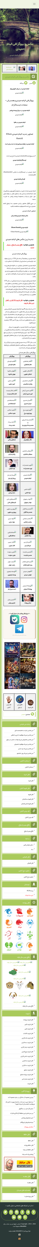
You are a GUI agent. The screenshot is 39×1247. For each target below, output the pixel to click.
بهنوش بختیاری (27, 454)
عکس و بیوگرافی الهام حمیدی (20, 46)
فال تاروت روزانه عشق (26, 1074)
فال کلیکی (30, 863)
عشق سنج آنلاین (28, 876)
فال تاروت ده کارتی (27, 1065)
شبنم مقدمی (11, 403)
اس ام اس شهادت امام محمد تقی (24, 730)
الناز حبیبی (12, 545)
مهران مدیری (27, 403)
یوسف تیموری (12, 574)
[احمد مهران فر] (32, 68)
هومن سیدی (27, 574)
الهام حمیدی (27, 478)
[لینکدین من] (14, 1217)
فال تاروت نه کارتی (27, 1060)
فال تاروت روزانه (28, 1019)
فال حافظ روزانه (28, 1145)
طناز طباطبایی (28, 364)
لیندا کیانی (12, 468)
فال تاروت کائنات (28, 1033)
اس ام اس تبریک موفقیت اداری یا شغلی (22, 734)
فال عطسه (30, 1182)
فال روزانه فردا (28, 1196)
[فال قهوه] (28, 666)
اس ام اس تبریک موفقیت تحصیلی (23, 744)
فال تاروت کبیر (28, 1024)
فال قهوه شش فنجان (27, 803)
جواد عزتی (12, 521)
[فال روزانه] (12, 650)
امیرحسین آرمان (27, 393)
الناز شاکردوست (12, 393)
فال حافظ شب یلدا (28, 1149)
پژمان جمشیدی (27, 383)
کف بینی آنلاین (8, 706)
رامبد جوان (12, 564)
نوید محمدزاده (28, 468)
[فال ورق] (12, 681)
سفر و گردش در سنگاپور (26, 1108)
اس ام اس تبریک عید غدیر (25, 748)
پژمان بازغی (11, 454)
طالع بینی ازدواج (19, 706)
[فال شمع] (12, 666)
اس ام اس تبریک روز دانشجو (25, 753)
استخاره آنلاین (29, 766)
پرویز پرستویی (12, 512)
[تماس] (11, 1212)
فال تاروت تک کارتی (27, 1037)
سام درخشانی (28, 521)
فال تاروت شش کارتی (27, 1056)
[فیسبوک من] (22, 1212)
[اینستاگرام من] (17, 1212)
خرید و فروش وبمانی (27, 1117)
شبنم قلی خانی (12, 502)
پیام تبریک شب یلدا (27, 1154)
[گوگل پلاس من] (25, 1217)
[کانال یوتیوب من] (19, 1217)
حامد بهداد (12, 425)
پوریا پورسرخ (28, 413)
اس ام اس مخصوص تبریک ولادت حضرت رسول (19, 739)
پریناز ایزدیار (11, 478)
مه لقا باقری (12, 535)
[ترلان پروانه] (22, 68)
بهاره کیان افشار (27, 564)
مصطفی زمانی (12, 439)
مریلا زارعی (28, 545)
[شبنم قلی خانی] (9, 68)
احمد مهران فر (12, 589)
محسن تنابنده (28, 555)
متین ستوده (11, 555)
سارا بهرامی (12, 492)
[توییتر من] (5, 1212)
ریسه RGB (30, 890)
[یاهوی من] (33, 1212)
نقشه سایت (12, 1230)
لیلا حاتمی (27, 492)
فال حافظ (30, 1140)
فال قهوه (30, 794)
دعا (32, 849)
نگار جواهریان (28, 439)
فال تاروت (30, 1083)
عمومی (23, 714)
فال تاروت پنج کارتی (27, 1051)
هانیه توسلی (11, 364)
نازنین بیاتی (12, 602)
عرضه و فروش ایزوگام (26, 1122)
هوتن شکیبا (11, 374)
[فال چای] (28, 681)
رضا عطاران (28, 535)
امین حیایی (12, 383)
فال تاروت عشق (28, 1069)
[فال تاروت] (28, 650)
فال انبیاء (30, 780)
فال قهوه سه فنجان (27, 799)
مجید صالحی (11, 413)
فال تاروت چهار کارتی (27, 1047)
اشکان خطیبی (28, 374)
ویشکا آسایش (28, 589)
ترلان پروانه (27, 602)
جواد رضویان (28, 502)
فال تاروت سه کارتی (27, 1042)
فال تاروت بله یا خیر (27, 1078)
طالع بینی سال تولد (27, 1005)
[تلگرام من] (28, 1212)
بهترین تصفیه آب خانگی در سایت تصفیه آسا (20, 1097)
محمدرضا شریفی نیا (27, 425)
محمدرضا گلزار (28, 512)
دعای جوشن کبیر (28, 844)
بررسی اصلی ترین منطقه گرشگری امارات (21, 1113)
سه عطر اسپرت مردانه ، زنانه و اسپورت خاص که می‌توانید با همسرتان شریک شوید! (20, 1102)
